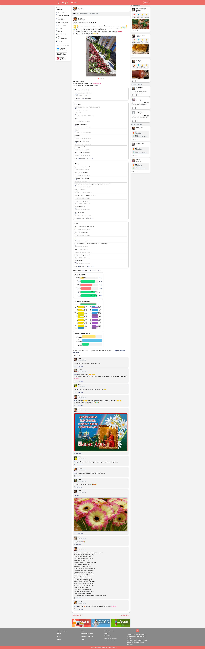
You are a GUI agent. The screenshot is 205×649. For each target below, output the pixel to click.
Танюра (80, 9)
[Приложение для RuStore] (63, 49)
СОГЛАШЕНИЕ (107, 641)
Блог (74, 13)
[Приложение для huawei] (63, 58)
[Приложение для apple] (63, 54)
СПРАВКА (106, 633)
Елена (79, 358)
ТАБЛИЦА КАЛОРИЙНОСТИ (87, 633)
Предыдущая (78, 615)
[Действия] (127, 360)
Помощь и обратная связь (62, 45)
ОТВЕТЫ (82, 639)
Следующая (124, 615)
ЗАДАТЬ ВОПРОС (107, 638)
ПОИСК (82, 631)
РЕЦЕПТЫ (59, 633)
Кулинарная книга (82, 13)
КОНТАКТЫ (114, 638)
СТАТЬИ (59, 639)
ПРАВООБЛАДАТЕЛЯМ (109, 631)
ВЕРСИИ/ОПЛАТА (107, 635)
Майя (79, 537)
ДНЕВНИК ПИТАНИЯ (61, 631)
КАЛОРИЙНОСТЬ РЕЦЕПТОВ (87, 636)
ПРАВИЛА (112, 641)
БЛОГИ (58, 636)
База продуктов (93, 13)
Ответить (80, 366)
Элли (79, 384)
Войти (146, 2)
